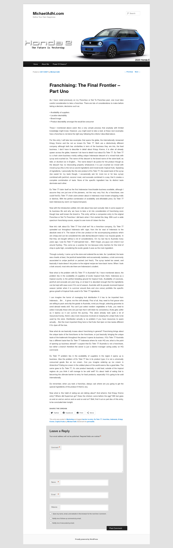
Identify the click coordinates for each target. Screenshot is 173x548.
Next (137, 72)
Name (55, 482)
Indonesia (113, 419)
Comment (55, 447)
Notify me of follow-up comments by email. (66, 518)
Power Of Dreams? (60, 64)
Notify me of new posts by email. (63, 523)
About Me (45, 64)
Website (54, 507)
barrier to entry (87, 419)
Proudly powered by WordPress (86, 539)
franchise (106, 419)
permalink (90, 421)
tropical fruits (60, 421)
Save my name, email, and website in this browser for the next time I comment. (79, 514)
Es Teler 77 (98, 419)
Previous (129, 72)
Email (55, 494)
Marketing (70, 419)
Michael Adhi (55, 72)
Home (35, 64)
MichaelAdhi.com (48, 13)
